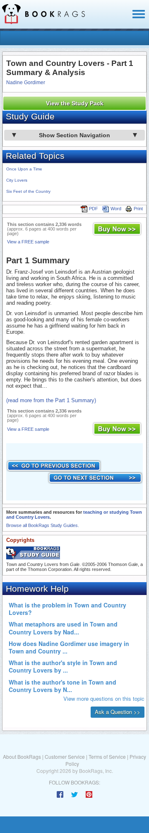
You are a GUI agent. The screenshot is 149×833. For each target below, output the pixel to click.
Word (116, 208)
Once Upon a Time (24, 169)
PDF (93, 208)
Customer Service (65, 756)
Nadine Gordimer (25, 82)
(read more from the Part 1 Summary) (51, 400)
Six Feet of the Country (28, 191)
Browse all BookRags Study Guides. (42, 525)
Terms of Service (107, 756)
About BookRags (22, 756)
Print (138, 208)
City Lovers (16, 180)
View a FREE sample (28, 241)
